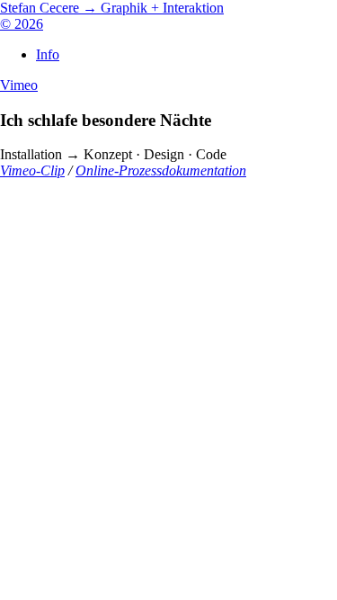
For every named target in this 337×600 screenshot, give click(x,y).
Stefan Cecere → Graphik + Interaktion (112, 7)
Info (47, 54)
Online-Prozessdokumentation (160, 170)
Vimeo (19, 85)
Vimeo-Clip (32, 170)
